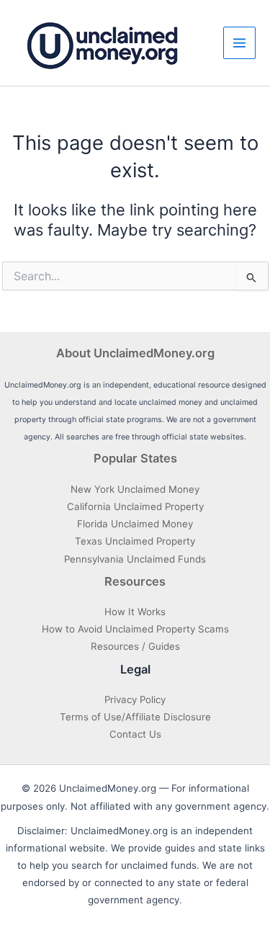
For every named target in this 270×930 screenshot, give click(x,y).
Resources (135, 581)
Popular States (135, 458)
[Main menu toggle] (239, 43)
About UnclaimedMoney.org (135, 353)
